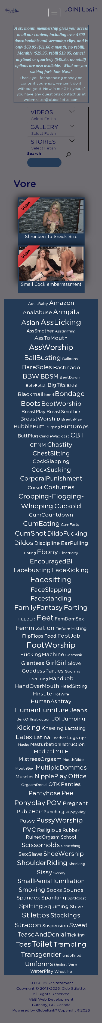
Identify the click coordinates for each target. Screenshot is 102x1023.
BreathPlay (71, 419)
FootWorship (51, 645)
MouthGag (25, 768)
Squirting (56, 906)
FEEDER (26, 619)
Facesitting (51, 580)
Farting (76, 607)
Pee (67, 793)
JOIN (71, 10)
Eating (30, 553)
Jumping (73, 719)
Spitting (31, 906)
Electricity (68, 553)
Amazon (61, 303)
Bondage (70, 394)
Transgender (41, 954)
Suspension (55, 926)
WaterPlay (41, 971)
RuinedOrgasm (43, 837)
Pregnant (75, 803)
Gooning (72, 671)
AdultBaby (38, 304)
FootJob (68, 636)
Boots (30, 403)
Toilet (42, 944)
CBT (77, 435)
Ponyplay (29, 803)
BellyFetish (36, 386)
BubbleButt (29, 426)
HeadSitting (73, 686)
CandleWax (49, 436)
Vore (72, 965)
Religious (49, 830)
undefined (72, 956)
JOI (56, 719)
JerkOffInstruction (34, 719)
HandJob (61, 678)
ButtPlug (28, 436)
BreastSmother (64, 412)
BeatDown (70, 377)
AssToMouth (51, 338)
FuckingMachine (42, 654)
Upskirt (60, 965)
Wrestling (63, 972)
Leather (58, 738)
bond (49, 395)
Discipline (47, 543)
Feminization (35, 628)
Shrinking (77, 864)
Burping (52, 427)
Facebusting (32, 570)
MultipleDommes (61, 768)
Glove (74, 663)
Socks (54, 890)
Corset (35, 488)
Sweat (78, 925)
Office (77, 776)
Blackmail (30, 394)
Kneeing (52, 728)
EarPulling (74, 543)
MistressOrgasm (39, 759)
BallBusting (42, 358)
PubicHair (29, 811)
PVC (29, 830)
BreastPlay (33, 412)
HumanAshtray (51, 701)
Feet (45, 618)
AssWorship (51, 348)
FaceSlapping (51, 590)
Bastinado (66, 367)
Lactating (75, 728)
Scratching (71, 846)
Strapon (27, 925)
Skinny (59, 873)
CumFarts (70, 525)
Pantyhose (44, 793)
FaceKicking (70, 570)
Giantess (32, 663)
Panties (71, 784)
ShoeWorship (63, 854)
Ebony (47, 552)
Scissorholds (40, 845)
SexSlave (30, 854)
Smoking (31, 890)
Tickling (76, 935)
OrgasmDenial (34, 785)
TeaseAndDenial (41, 935)
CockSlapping (51, 461)
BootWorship (61, 404)
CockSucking (51, 470)
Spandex (28, 898)
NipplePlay (51, 776)
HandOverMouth (37, 686)
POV (54, 803)
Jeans (78, 710)
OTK (54, 784)
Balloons (70, 359)
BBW (31, 376)
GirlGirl (56, 663)
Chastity (59, 445)
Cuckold (67, 506)
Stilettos (35, 915)
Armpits (66, 312)
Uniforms (39, 964)
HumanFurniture (42, 710)
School (68, 837)
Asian (30, 322)
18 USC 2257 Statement (51, 983)
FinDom (62, 629)
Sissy (44, 872)
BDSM (49, 377)
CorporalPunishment (51, 479)
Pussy (27, 821)
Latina (41, 737)
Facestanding (51, 599)
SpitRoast (76, 898)
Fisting (79, 628)
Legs (72, 738)
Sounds (73, 890)
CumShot (30, 533)
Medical (44, 751)
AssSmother (40, 331)
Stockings (65, 916)
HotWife (61, 694)
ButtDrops (75, 426)
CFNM (38, 445)
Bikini (72, 386)
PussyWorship (59, 820)
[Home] (12, 11)
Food (50, 636)
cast (65, 436)
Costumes (59, 487)
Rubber (71, 830)
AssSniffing (65, 331)
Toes (23, 944)
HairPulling (38, 679)
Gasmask (73, 655)
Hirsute (42, 694)
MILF (61, 751)
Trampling (69, 944)
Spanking (53, 898)
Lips (82, 738)
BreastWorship (40, 419)
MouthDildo (73, 760)
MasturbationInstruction (57, 744)
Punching (54, 812)
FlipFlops (32, 636)
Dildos (23, 543)
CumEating (41, 523)
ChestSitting (51, 454)
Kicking (28, 727)
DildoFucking (67, 534)
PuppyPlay (75, 812)
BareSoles (37, 367)
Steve (76, 907)
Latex (24, 737)
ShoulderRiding (42, 863)
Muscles (24, 777)
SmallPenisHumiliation (51, 881)
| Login (88, 10)
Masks (23, 745)
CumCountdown (51, 515)
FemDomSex (69, 619)
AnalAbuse (37, 312)
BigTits (57, 385)
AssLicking (61, 322)
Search (34, 154)
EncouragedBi (51, 562)
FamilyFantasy (38, 607)
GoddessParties (43, 671)
